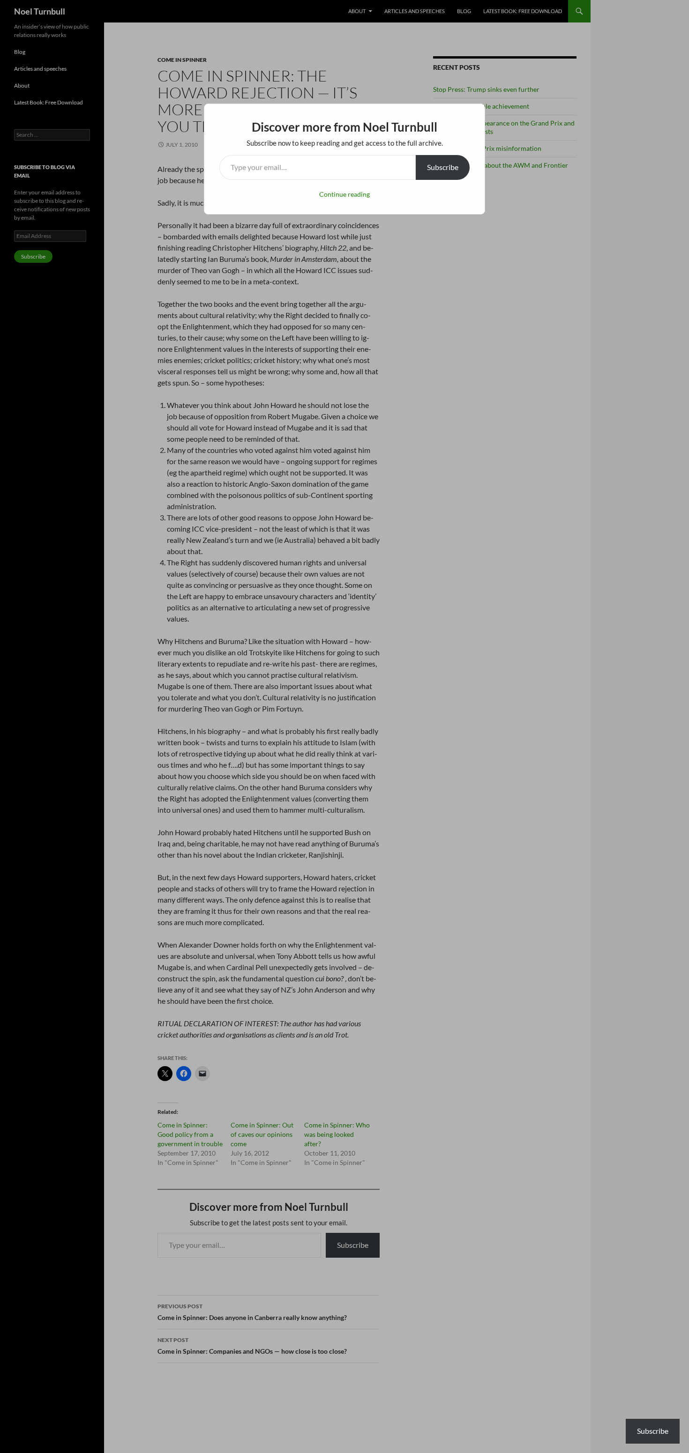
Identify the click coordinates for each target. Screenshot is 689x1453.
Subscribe (442, 167)
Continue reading (344, 194)
